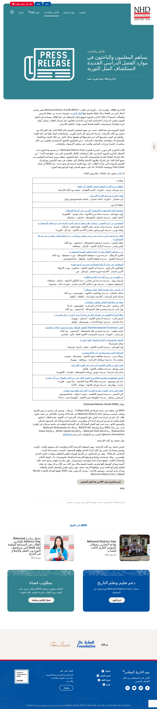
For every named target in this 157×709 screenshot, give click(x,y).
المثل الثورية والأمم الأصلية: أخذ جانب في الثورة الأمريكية (97, 365)
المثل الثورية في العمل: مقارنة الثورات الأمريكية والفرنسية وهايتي (93, 390)
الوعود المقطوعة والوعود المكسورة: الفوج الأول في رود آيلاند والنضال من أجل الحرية (84, 378)
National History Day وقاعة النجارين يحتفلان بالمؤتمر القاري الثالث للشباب (101, 546)
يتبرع (38, 4)
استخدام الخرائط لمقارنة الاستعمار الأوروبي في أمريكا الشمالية (94, 210)
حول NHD (34, 12)
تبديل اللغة (105, 680)
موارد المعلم (69, 12)
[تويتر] (141, 688)
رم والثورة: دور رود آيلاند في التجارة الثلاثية (103, 277)
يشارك (154, 147)
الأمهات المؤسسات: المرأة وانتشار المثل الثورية (101, 340)
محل (47, 4)
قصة (89, 79)
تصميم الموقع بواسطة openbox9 (38, 705)
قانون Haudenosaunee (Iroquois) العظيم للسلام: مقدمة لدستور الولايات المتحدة (84, 327)
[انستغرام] (127, 688)
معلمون (70, 502)
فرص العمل (105, 675)
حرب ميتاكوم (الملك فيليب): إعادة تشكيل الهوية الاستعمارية (96, 251)
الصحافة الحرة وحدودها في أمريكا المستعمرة (102, 352)
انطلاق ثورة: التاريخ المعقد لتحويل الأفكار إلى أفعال (100, 186)
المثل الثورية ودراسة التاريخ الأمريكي (106, 195)
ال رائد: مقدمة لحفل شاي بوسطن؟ (103, 289)
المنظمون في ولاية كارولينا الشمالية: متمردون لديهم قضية (97, 264)
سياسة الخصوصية (57, 705)
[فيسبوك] (147, 688)
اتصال (107, 671)
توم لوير (77, 502)
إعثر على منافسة (23, 4)
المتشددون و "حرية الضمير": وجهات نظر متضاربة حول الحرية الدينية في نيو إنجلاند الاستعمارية (80, 223)
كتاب (119, 173)
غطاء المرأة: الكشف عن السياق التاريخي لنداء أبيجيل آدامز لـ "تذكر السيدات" (88, 315)
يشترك (66, 688)
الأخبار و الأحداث (51, 12)
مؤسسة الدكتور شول (88, 502)
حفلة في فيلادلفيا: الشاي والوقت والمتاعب (104, 302)
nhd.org (67, 434)
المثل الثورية (98, 79)
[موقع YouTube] (134, 688)
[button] (12, 12)
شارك (21, 12)
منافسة (82, 12)
